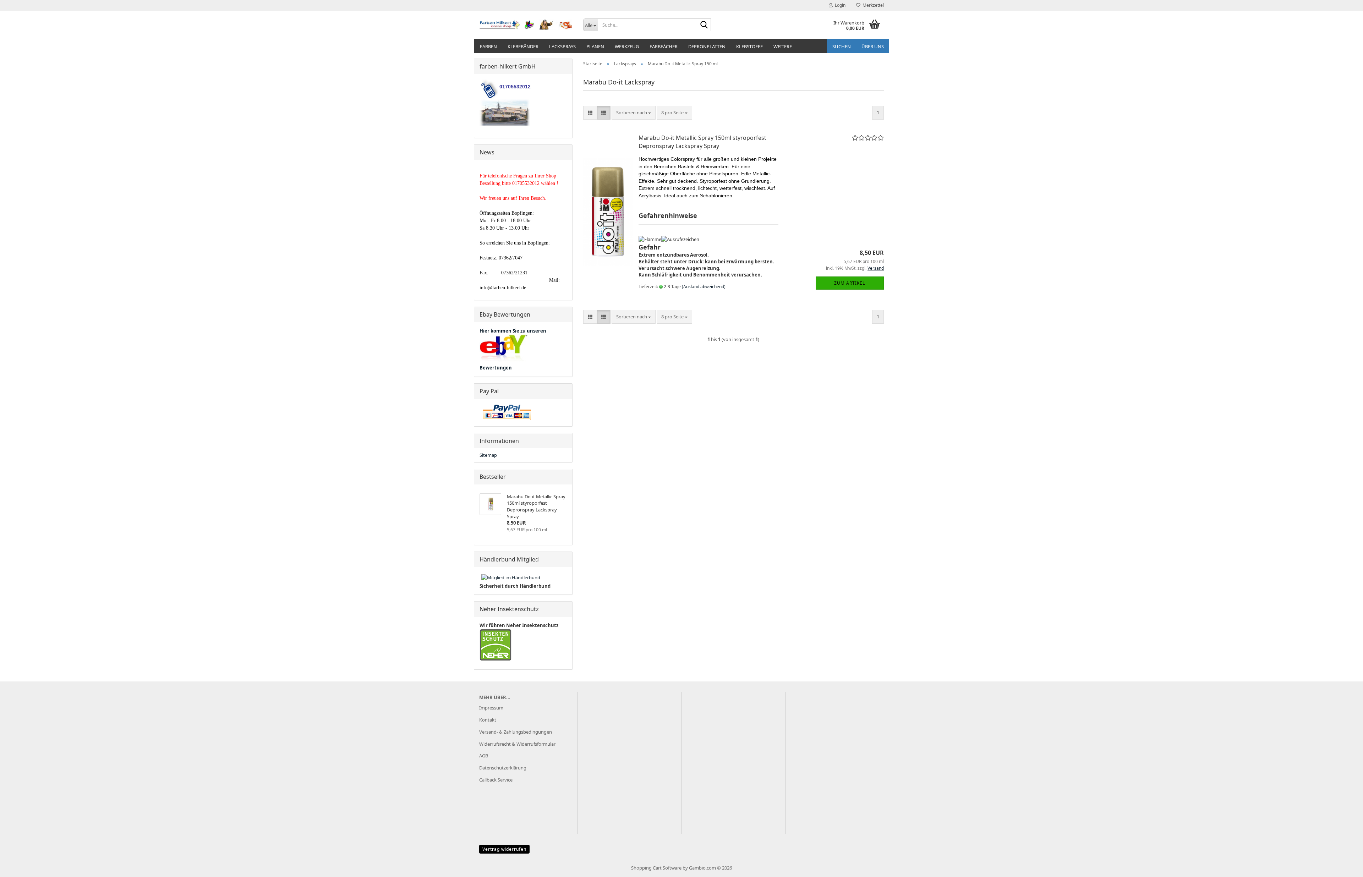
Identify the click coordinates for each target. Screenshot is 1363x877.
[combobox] (634, 113)
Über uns (872, 46)
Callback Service (496, 780)
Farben (488, 46)
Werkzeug (627, 46)
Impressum (491, 708)
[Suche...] (704, 25)
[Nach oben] (1343, 866)
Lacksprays (562, 46)
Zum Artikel (849, 283)
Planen (595, 46)
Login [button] (839, 5)
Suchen (841, 46)
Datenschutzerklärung (502, 767)
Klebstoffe (749, 46)
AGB (483, 755)
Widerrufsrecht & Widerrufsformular (517, 744)
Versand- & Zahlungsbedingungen (515, 732)
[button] (590, 113)
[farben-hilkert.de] (526, 25)
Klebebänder (523, 46)
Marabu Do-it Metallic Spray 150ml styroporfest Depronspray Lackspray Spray (702, 142)
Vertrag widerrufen (504, 849)
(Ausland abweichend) (704, 287)
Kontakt (487, 720)
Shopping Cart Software (656, 868)
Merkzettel (872, 5)
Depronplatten (707, 46)
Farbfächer (664, 46)
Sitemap (488, 455)
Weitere (782, 46)
